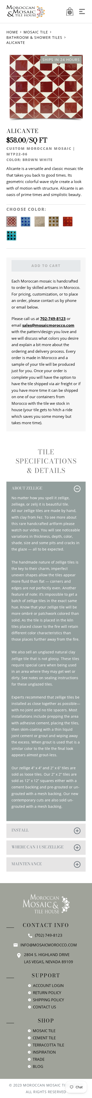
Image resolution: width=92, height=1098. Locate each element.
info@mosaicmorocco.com (48, 944)
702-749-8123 (53, 318)
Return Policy (47, 992)
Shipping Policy (48, 999)
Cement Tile (44, 1037)
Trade (38, 1059)
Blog (38, 1066)
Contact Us (44, 1006)
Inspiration (44, 1052)
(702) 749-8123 (48, 935)
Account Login (48, 985)
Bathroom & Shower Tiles (34, 37)
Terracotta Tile (48, 1044)
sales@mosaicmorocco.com (48, 325)
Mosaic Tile (36, 32)
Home (12, 32)
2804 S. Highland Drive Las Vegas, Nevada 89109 (48, 958)
